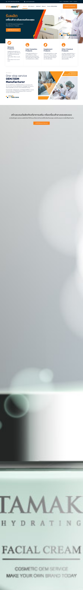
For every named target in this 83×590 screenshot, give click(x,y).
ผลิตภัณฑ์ (38, 6)
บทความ (60, 1)
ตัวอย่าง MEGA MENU (52, 6)
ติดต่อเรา (44, 6)
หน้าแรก (25, 6)
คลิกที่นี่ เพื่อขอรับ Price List (13, 30)
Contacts (75, 1)
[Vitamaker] (12, 6)
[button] (70, 6)
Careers (71, 1)
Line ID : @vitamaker (30, 1)
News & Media (66, 1)
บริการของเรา (31, 6)
